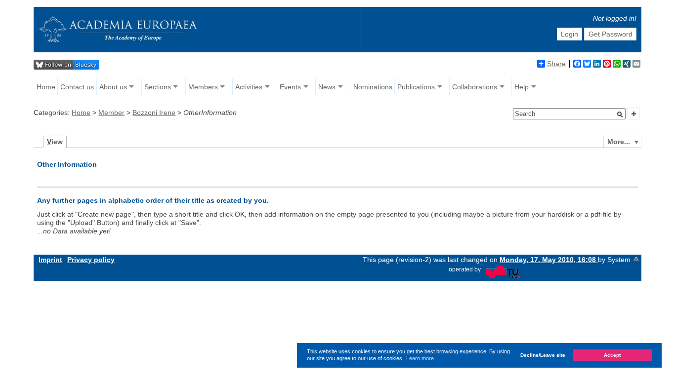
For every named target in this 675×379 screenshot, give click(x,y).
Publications (416, 87)
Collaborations (474, 87)
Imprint (50, 260)
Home (46, 87)
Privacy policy (91, 260)
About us (113, 87)
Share (556, 64)
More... (618, 142)
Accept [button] (612, 355)
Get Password (611, 34)
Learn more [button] (420, 358)
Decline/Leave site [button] (542, 355)
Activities (248, 87)
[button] (620, 114)
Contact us (77, 87)
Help (521, 87)
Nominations (372, 87)
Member (111, 112)
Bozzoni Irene (153, 112)
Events (290, 87)
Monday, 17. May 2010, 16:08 (549, 260)
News (327, 87)
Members (203, 87)
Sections (157, 87)
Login (569, 34)
